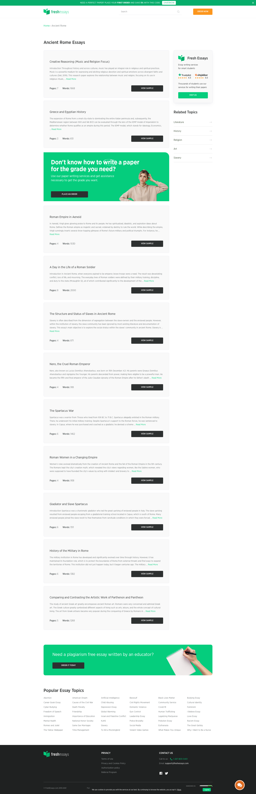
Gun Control (135, 712)
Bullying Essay (193, 698)
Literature (179, 122)
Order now (202, 12)
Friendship (77, 712)
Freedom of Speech (52, 712)
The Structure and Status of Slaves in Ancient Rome (82, 313)
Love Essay (192, 716)
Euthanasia (163, 726)
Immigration (49, 716)
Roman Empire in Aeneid (65, 217)
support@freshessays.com (177, 763)
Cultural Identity (194, 703)
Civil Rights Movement (140, 703)
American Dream (79, 698)
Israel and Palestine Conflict (113, 716)
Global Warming (108, 712)
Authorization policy (110, 768)
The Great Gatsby (195, 726)
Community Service (167, 703)
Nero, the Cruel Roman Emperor (70, 364)
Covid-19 (162, 707)
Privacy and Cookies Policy (113, 763)
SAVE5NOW (169, 3)
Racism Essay (193, 721)
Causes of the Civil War (82, 703)
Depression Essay (109, 707)
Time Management (80, 730)
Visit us (193, 95)
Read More (71, 79)
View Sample (147, 88)
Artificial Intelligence (110, 698)
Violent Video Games (139, 730)
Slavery (177, 158)
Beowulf (133, 698)
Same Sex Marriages (81, 726)
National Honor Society (82, 721)
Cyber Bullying (50, 707)
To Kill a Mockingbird (110, 730)
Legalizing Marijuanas (168, 716)
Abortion (48, 698)
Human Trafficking (166, 712)
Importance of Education (83, 716)
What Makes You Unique (169, 730)
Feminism (191, 707)
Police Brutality (136, 721)
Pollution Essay (165, 721)
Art (175, 149)
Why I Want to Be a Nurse (199, 730)
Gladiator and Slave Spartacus (69, 504)
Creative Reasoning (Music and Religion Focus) (80, 61)
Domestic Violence (138, 707)
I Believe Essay (193, 712)
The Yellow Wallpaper (53, 730)
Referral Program (109, 772)
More (179, 790)
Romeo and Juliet (51, 726)
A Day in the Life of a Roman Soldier (72, 267)
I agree (206, 790)
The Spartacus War (62, 410)
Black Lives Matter (166, 698)
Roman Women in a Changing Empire (73, 457)
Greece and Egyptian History (68, 112)
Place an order (69, 194)
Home (47, 26)
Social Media (135, 726)
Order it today (68, 665)
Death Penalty (78, 707)
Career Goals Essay (52, 703)
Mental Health (50, 721)
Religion (178, 140)
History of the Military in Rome (69, 550)
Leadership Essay (137, 716)
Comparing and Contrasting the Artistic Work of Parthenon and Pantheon (96, 597)
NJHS (103, 721)
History (177, 131)
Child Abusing (107, 703)
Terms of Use (107, 759)
